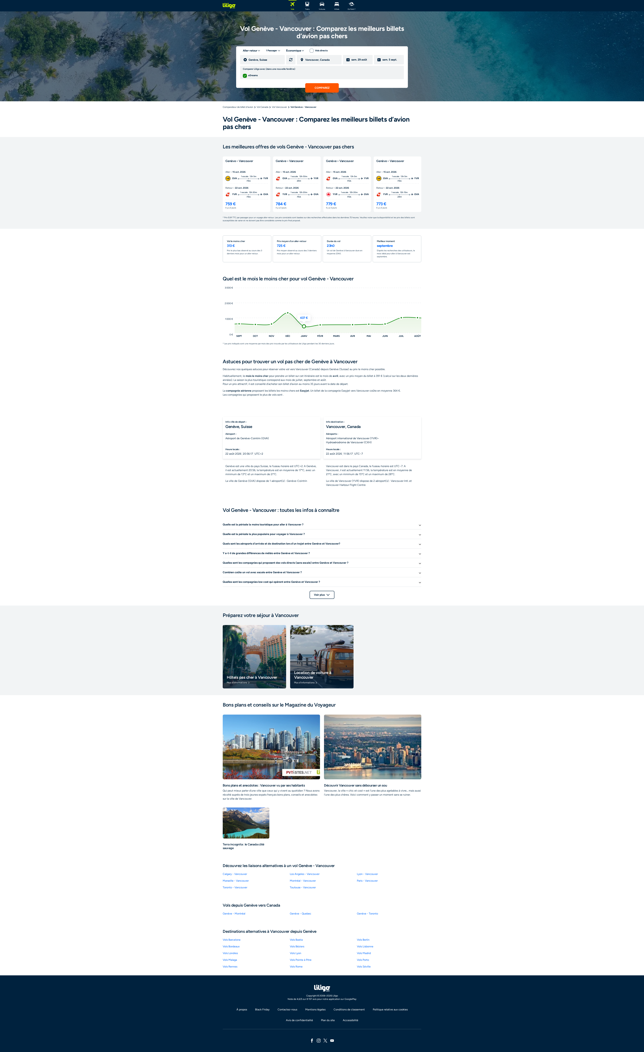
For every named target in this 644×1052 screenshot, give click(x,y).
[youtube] (332, 1040)
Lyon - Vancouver (367, 874)
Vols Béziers (297, 946)
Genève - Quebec (300, 913)
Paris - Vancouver (367, 880)
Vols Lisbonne (365, 946)
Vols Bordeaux (231, 946)
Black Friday (262, 1009)
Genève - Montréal (234, 913)
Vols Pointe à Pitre (300, 959)
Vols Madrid (364, 953)
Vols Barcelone (231, 939)
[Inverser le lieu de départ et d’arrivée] (291, 59)
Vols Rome (296, 966)
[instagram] (318, 1040)
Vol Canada (262, 107)
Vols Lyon (295, 953)
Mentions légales (315, 1009)
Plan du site (328, 1020)
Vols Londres (230, 953)
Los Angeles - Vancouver (304, 874)
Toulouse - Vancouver (303, 887)
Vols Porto (363, 959)
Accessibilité (350, 1020)
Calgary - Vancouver (235, 874)
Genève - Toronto (367, 913)
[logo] (229, 5)
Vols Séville (364, 966)
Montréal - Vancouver (303, 880)
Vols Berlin (363, 939)
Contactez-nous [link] (287, 1009)
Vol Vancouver (279, 107)
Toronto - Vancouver (235, 887)
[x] (325, 1040)
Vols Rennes (230, 966)
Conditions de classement (349, 1009)
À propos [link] (241, 1009)
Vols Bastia (296, 939)
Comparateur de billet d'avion (238, 107)
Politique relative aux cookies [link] (390, 1009)
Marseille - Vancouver (236, 880)
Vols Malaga (230, 959)
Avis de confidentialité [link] (299, 1020)
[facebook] (312, 1040)
